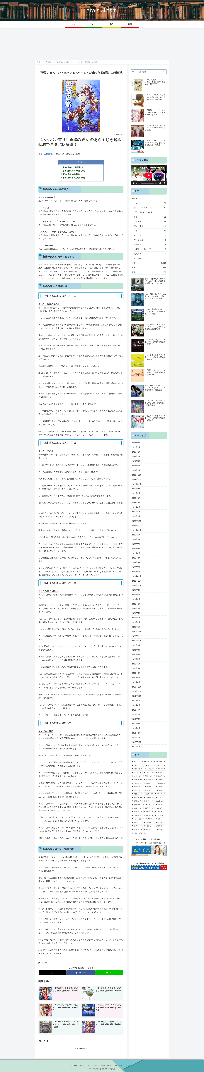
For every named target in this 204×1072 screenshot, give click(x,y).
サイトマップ (128, 1065)
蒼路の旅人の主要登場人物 (73, 167)
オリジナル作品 (93, 1065)
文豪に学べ (118, 1065)
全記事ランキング (106, 1065)
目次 (78, 162)
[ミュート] (160, 183)
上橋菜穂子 (49, 154)
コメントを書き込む (81, 1048)
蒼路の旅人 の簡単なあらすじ (74, 171)
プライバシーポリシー (78, 1065)
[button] (164, 72)
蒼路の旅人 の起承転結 (71, 174)
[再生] (134, 183)
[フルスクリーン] (164, 183)
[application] (149, 175)
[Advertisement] (102, 44)
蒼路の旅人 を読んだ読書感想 (74, 178)
